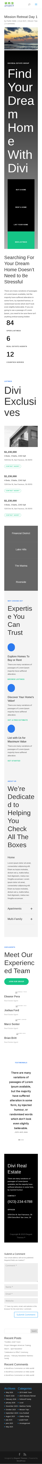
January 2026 (10, 1403)
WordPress (21, 1461)
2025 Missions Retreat (27, 1396)
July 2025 (9, 1420)
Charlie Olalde (11, 21)
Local (21, 1403)
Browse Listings (16, 679)
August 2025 (10, 1416)
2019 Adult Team (25, 1392)
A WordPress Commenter (13, 1375)
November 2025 (12, 1406)
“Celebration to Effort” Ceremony (16, 1352)
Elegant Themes (20, 1458)
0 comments (10, 24)
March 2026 (10, 1396)
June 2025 (9, 1423)
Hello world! (30, 1368)
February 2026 (11, 1399)
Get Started (14, 761)
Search (34, 1331)
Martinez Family (25, 1406)
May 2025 (9, 1427)
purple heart (23, 1420)
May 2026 (9, 1392)
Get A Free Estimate (18, 720)
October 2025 (11, 1409)
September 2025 (12, 1413)
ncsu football (24, 1413)
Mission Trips (33, 21)
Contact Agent (13, 466)
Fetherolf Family (25, 1399)
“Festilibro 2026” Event (12, 1342)
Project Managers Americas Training (17, 1345)
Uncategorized (24, 1423)
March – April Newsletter (13, 1349)
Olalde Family (24, 1416)
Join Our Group (16, 981)
